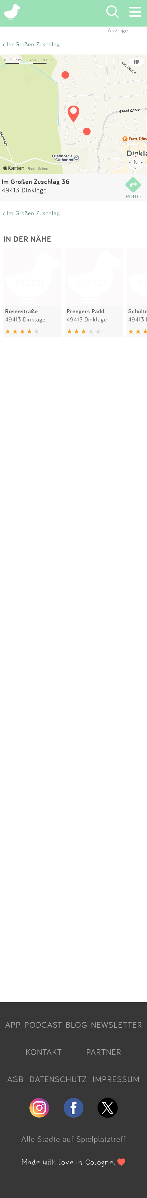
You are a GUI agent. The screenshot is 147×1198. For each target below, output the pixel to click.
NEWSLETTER (116, 1024)
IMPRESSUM (116, 1079)
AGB (15, 1079)
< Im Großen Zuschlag (31, 44)
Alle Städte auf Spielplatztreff (73, 1139)
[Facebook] (73, 1115)
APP (13, 1024)
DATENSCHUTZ (58, 1079)
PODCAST (43, 1024)
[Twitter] (107, 1115)
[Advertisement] (73, 671)
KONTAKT (44, 1051)
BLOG (77, 1024)
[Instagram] (39, 1115)
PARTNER (103, 1051)
